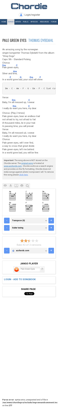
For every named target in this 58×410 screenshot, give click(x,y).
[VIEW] (5, 186)
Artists (18, 22)
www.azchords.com (13, 166)
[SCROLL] (16, 186)
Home (3, 22)
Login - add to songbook (20, 279)
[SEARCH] (27, 186)
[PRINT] (22, 186)
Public (25, 22)
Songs (10, 22)
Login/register (32, 14)
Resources (44, 22)
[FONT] (10, 186)
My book (34, 22)
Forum (53, 22)
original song (27, 163)
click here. (23, 175)
